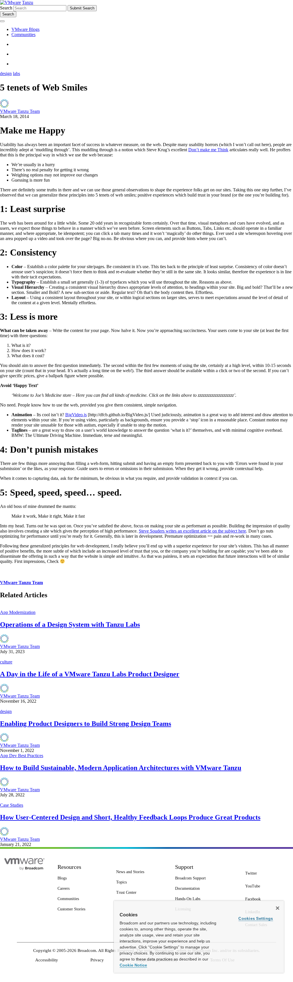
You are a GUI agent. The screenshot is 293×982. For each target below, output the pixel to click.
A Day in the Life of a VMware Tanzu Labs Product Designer (89, 674)
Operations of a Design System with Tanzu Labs (70, 624)
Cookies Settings (255, 918)
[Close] (277, 908)
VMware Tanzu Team (20, 111)
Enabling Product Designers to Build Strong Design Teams (85, 723)
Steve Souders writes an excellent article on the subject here (192, 531)
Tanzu (27, 2)
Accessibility (46, 960)
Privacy (97, 960)
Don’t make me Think (208, 149)
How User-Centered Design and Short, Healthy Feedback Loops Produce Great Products (130, 817)
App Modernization (17, 612)
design (6, 73)
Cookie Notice (133, 965)
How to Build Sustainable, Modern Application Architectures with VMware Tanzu (120, 767)
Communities (23, 34)
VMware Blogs (25, 29)
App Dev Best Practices (21, 755)
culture (6, 661)
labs (16, 73)
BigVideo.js (76, 414)
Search (6, 7)
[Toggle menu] (2, 21)
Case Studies (11, 805)
